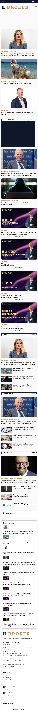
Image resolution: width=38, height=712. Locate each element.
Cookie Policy (7, 679)
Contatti (5, 675)
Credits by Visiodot (19, 709)
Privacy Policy (7, 677)
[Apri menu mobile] (3, 1)
